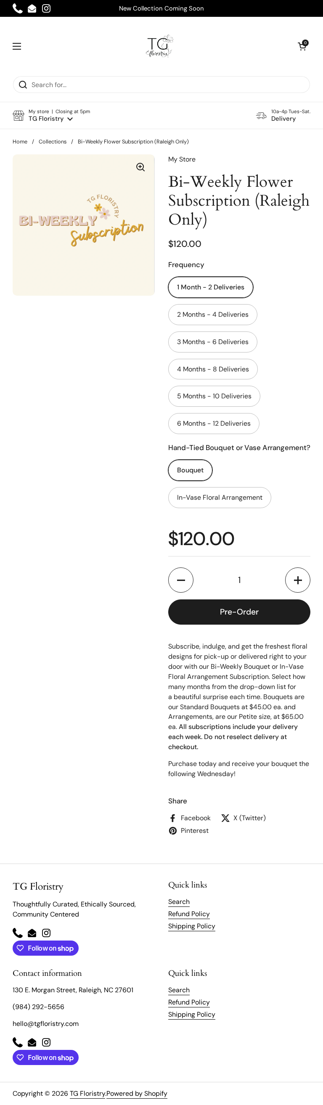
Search (179, 901)
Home (20, 141)
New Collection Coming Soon (161, 8)
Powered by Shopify (136, 1093)
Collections (52, 141)
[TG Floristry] (159, 46)
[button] (302, 46)
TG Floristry (87, 1093)
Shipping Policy (191, 926)
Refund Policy (189, 913)
